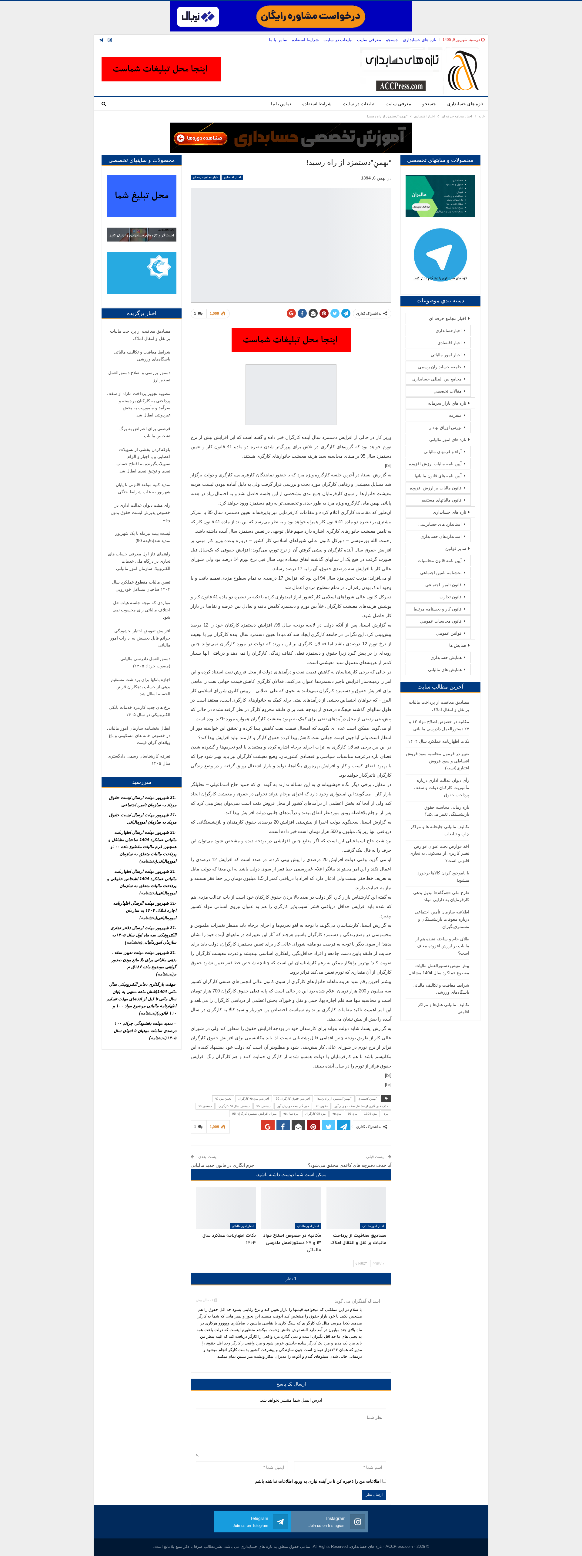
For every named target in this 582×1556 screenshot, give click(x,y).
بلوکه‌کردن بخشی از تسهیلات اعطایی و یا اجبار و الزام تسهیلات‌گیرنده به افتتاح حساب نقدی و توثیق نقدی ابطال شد (143, 460)
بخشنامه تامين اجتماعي (441, 572)
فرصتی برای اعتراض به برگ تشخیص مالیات (144, 432)
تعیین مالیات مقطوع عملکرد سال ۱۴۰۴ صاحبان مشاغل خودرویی (141, 586)
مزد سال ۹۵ (290, 1113)
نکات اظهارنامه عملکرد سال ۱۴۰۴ (438, 741)
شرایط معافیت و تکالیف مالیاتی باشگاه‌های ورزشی (142, 356)
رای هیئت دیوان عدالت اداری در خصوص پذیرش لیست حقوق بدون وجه (140, 512)
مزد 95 (352, 1113)
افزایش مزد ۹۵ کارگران (253, 1098)
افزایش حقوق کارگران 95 (293, 1098)
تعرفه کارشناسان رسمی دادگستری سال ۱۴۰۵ (139, 760)
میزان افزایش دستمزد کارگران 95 (254, 1113)
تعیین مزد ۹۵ (223, 1098)
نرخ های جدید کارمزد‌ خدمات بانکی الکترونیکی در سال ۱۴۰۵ (139, 711)
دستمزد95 (205, 1106)
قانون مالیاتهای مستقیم (441, 500)
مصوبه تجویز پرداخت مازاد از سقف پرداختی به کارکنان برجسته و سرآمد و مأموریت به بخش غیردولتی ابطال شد (138, 404)
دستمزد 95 (263, 1106)
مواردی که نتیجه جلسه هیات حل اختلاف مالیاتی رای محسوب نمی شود (141, 610)
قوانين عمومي (449, 633)
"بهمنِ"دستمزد (368, 1098)
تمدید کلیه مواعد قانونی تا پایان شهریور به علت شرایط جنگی (143, 488)
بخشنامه (148, 861)
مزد (386, 1113)
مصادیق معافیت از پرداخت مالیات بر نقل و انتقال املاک (140, 335)
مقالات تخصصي (447, 391)
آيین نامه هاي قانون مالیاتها (438, 475)
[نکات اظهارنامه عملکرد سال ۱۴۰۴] (226, 1208)
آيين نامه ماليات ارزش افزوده (435, 463)
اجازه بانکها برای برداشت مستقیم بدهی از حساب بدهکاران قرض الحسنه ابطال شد (140, 686)
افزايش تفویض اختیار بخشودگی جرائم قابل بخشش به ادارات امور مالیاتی (140, 638)
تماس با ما (278, 39)
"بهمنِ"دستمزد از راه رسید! (334, 1098)
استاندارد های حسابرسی (440, 524)
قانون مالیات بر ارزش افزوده (436, 487)
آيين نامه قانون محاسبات (440, 560)
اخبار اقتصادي (232, 177)
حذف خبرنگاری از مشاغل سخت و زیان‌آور (361, 1106)
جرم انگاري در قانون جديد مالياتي (222, 1165)
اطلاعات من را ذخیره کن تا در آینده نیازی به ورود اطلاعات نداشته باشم (318, 1481)
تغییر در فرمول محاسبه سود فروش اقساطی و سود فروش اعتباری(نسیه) (437, 761)
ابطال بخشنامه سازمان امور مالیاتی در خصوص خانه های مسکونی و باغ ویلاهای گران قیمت (138, 735)
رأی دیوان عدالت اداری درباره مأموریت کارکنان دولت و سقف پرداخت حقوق (441, 787)
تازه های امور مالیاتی (447, 439)
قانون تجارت (451, 596)
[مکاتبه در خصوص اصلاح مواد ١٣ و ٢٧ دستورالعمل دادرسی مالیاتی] (291, 1208)
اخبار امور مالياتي (373, 1226)
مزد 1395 (370, 1113)
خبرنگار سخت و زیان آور (293, 1106)
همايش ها (457, 645)
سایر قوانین (455, 548)
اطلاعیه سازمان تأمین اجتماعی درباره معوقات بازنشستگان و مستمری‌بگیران (442, 919)
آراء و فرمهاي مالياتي (443, 451)
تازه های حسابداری (419, 39)
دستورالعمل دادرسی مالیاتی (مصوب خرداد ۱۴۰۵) (145, 662)
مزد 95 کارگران (315, 1113)
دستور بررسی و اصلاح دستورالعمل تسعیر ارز (139, 376)
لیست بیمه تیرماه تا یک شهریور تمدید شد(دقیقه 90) (142, 537)
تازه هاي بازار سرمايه (447, 403)
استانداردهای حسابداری (441, 536)
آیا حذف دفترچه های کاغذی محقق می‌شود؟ (349, 1165)
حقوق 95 (322, 1106)
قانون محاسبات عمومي (441, 621)
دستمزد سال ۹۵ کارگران (234, 1106)
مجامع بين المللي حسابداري (437, 379)
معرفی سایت (369, 39)
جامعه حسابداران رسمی (440, 366)
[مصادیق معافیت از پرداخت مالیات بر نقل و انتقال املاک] (356, 1208)
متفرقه (455, 415)
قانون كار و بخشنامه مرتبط (437, 609)
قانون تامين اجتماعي (443, 584)
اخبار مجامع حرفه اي (205, 177)
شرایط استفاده (305, 39)
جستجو (392, 39)
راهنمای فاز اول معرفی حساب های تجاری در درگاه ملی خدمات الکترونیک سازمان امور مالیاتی (139, 561)
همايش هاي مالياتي (445, 669)
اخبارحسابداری (449, 330)
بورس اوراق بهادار (445, 427)
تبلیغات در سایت (338, 39)
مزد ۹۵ (337, 1113)
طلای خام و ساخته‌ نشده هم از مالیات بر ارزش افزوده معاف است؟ (442, 946)
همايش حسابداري (446, 657)
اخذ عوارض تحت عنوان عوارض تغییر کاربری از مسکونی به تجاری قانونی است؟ (439, 853)
